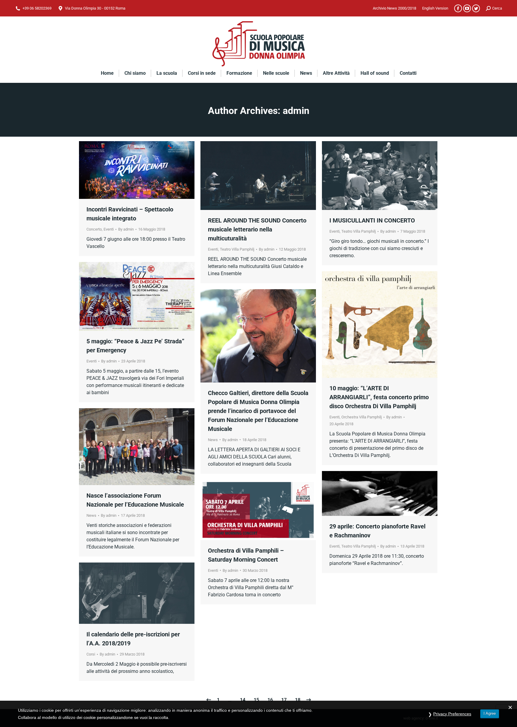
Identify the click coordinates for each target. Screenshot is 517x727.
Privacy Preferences (452, 713)
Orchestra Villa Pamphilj (361, 417)
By (126, 229)
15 (256, 700)
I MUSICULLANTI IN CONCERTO (372, 220)
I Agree (489, 713)
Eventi (109, 229)
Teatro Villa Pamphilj (237, 249)
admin (296, 110)
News (213, 440)
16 (270, 700)
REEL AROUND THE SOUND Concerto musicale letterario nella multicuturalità (257, 229)
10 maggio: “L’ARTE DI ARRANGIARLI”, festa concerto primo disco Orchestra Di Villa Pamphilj (379, 397)
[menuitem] (394, 8)
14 (242, 700)
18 (297, 700)
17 (284, 700)
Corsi (90, 654)
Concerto (94, 229)
